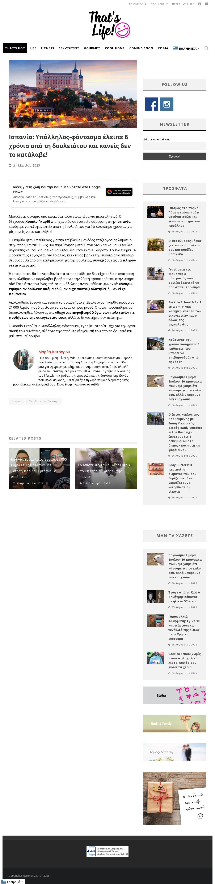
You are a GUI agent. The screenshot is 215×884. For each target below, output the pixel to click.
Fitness (47, 48)
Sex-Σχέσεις (69, 48)
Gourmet (92, 48)
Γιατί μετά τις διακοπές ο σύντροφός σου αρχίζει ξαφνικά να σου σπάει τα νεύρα (184, 278)
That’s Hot (15, 48)
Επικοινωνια (137, 4)
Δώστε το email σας (156, 139)
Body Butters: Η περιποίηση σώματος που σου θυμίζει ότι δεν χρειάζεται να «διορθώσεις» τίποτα (182, 478)
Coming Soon (141, 48)
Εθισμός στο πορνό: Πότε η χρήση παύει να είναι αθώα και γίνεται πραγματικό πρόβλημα (184, 217)
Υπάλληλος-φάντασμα (44, 401)
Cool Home (115, 48)
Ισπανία (17, 401)
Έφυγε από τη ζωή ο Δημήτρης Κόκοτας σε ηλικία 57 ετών (184, 596)
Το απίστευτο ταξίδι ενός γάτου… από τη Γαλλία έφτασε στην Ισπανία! (104, 471)
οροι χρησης (159, 4)
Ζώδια (163, 48)
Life (33, 48)
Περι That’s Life (183, 4)
